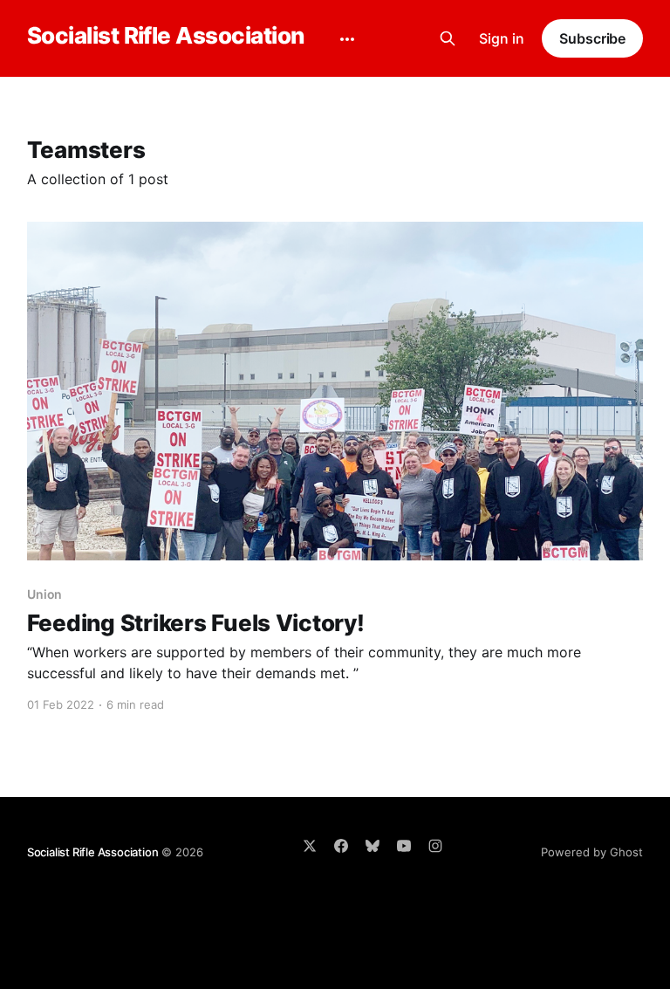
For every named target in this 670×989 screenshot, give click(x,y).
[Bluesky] (372, 846)
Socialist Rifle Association (165, 36)
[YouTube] (404, 846)
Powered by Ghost (592, 852)
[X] (310, 846)
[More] (347, 39)
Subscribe (592, 38)
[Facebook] (341, 846)
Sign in (501, 38)
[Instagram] (435, 846)
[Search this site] (447, 38)
